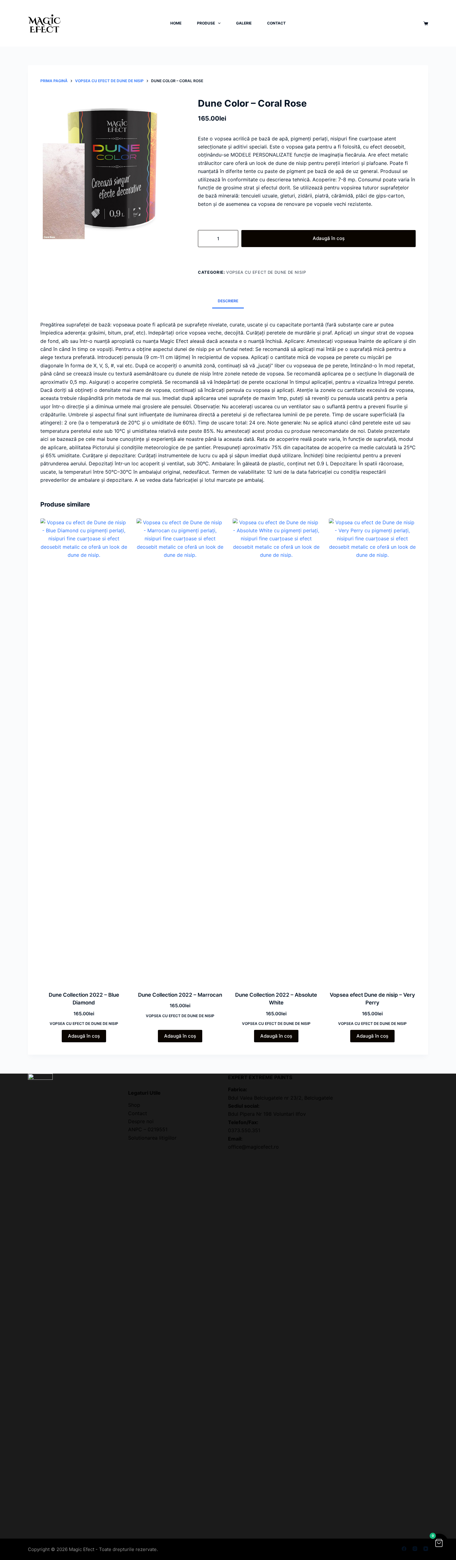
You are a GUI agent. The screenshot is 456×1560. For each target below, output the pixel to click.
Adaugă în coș (329, 238)
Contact (276, 23)
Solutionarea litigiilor (152, 1138)
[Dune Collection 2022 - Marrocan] (179, 750)
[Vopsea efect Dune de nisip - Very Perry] (372, 750)
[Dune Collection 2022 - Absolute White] (276, 750)
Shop (134, 1105)
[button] (439, 1543)
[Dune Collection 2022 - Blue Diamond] (83, 750)
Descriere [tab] (228, 301)
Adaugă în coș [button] (84, 1036)
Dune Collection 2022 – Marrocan (180, 995)
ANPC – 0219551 (148, 1129)
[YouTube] (425, 1548)
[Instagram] (415, 1548)
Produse (206, 23)
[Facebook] (404, 1548)
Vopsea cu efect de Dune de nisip (266, 272)
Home (175, 23)
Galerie (244, 23)
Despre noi (141, 1121)
